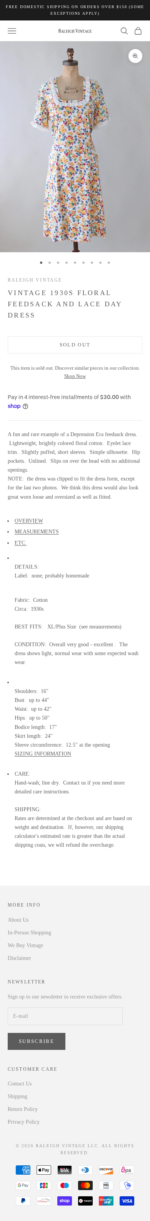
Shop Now (75, 376)
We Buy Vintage (25, 945)
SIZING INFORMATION (43, 754)
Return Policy (23, 1109)
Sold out (75, 345)
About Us (18, 920)
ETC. (21, 543)
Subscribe (36, 1041)
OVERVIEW (29, 521)
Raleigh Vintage (35, 280)
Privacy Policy (24, 1122)
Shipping (17, 1096)
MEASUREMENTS (37, 532)
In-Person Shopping (29, 933)
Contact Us (20, 1084)
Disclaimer (19, 958)
